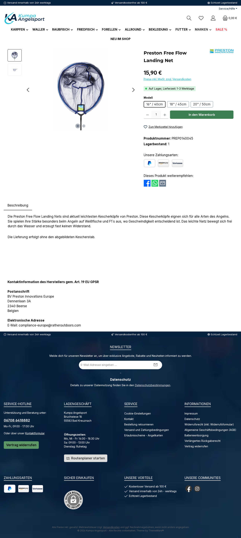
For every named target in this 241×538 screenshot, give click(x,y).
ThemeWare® (156, 530)
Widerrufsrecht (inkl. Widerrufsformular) (209, 424)
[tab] (18, 205)
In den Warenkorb (202, 115)
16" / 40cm (154, 104)
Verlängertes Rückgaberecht (202, 440)
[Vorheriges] (28, 90)
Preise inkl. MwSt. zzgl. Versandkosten (167, 79)
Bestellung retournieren (138, 424)
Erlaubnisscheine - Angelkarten (143, 435)
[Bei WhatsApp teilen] (155, 183)
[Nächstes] (133, 90)
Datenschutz (192, 419)
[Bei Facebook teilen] (147, 183)
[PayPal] (150, 163)
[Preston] (221, 51)
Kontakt (128, 419)
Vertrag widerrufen (21, 445)
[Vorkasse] (177, 163)
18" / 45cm (178, 104)
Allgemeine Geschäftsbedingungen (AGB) (210, 429)
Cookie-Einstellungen (137, 413)
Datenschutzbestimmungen (152, 385)
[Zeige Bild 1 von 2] (77, 125)
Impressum (191, 413)
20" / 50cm (201, 104)
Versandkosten (111, 527)
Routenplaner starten (87, 458)
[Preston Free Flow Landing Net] (80, 89)
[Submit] (155, 365)
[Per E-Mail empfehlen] (162, 183)
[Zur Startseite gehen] (24, 18)
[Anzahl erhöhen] (165, 115)
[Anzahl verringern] (147, 115)
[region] (72, 89)
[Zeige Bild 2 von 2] (83, 125)
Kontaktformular (34, 433)
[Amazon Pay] (163, 163)
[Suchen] (189, 18)
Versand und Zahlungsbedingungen (146, 429)
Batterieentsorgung (196, 435)
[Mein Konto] (213, 18)
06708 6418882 (17, 420)
